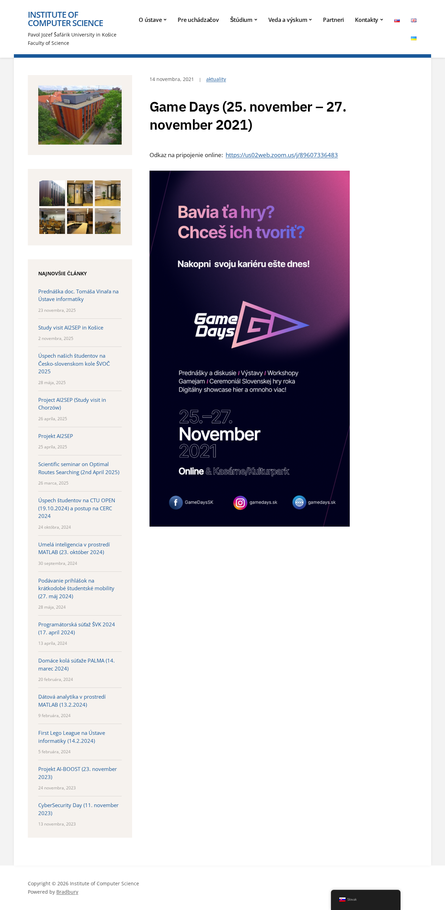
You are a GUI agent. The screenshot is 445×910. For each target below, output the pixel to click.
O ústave (150, 20)
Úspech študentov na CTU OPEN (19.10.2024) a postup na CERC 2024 (76, 508)
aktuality (216, 79)
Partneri (333, 20)
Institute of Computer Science (65, 19)
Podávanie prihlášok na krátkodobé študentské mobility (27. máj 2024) (76, 588)
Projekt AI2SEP (55, 435)
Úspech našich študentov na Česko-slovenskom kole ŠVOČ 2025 (74, 363)
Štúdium (241, 20)
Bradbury (67, 891)
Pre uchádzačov (198, 20)
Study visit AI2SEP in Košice (70, 327)
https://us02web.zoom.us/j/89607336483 (282, 155)
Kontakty (366, 20)
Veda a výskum (287, 20)
